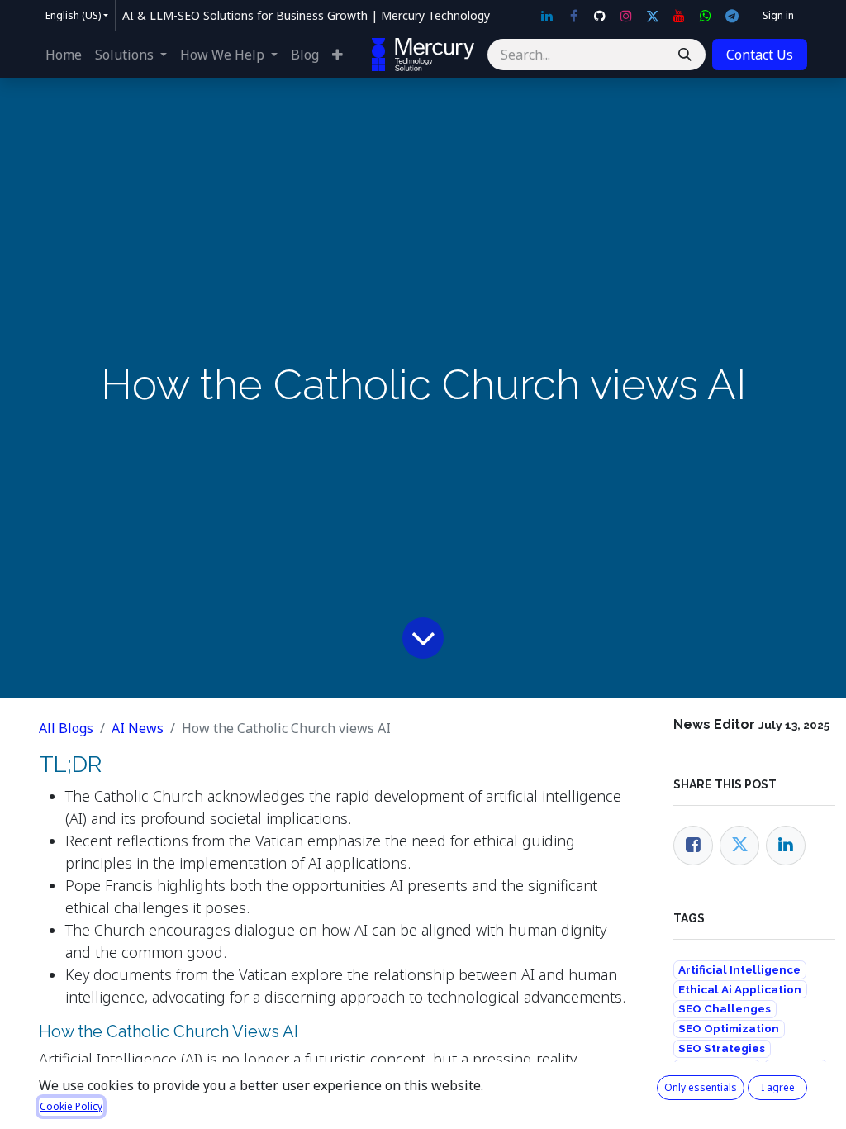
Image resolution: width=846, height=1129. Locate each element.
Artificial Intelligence (739, 969)
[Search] (685, 54)
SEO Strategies (721, 1048)
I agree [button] (778, 1087)
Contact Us (759, 54)
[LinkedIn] (547, 15)
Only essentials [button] (700, 1087)
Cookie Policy (71, 1106)
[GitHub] (600, 15)
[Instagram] (626, 15)
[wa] (705, 15)
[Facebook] (573, 15)
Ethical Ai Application (739, 989)
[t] (732, 15)
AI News (138, 728)
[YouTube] (679, 15)
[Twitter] (652, 15)
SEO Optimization (728, 1028)
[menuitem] (63, 54)
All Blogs (66, 728)
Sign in (778, 15)
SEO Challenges (724, 1008)
